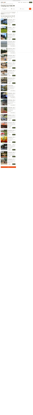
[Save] (1, 19)
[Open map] (24, 32)
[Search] (30, 9)
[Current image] (4, 46)
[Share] (3, 19)
